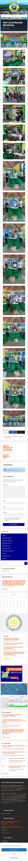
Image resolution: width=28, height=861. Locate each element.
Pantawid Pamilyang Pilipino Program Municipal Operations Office (13, 746)
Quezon (8, 788)
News (8, 28)
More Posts (5, 589)
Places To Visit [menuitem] (6, 556)
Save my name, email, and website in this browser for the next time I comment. (13, 519)
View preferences (14, 857)
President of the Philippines (11, 795)
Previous (5, 444)
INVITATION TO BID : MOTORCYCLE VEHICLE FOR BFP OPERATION (13, 647)
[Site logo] (14, 11)
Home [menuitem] (3, 535)
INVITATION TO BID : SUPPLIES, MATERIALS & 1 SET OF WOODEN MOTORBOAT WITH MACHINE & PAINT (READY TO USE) (14, 653)
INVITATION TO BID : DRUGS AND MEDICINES (13, 643)
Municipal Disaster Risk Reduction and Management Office (17, 766)
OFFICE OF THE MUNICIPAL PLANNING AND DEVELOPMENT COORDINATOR (11, 715)
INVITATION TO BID (6, 571)
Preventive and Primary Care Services (11, 725)
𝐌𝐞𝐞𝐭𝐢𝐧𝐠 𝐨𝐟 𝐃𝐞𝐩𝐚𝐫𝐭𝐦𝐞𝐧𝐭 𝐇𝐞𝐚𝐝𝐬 (6, 456)
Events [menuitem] (4, 553)
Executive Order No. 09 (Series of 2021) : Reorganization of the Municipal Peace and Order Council (14, 721)
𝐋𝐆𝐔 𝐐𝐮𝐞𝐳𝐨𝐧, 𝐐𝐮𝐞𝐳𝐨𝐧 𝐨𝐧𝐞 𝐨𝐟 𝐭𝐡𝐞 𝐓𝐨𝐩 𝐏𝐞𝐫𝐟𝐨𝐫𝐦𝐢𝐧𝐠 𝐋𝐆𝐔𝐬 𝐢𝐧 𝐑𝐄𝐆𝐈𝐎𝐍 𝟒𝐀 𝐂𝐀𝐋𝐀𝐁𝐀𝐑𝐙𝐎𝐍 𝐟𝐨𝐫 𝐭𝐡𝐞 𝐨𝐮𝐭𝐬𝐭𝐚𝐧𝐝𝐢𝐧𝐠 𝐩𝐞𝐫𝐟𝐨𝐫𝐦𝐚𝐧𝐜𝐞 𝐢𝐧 (14, 583)
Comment (5, 485)
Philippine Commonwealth (6, 796)
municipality (17, 787)
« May (3, 611)
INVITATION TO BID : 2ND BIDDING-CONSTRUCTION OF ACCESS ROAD (11, 639)
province (3, 788)
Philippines (12, 788)
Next (4, 453)
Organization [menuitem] (6, 545)
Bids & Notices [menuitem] (6, 548)
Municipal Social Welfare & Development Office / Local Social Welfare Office (13, 752)
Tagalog (24, 785)
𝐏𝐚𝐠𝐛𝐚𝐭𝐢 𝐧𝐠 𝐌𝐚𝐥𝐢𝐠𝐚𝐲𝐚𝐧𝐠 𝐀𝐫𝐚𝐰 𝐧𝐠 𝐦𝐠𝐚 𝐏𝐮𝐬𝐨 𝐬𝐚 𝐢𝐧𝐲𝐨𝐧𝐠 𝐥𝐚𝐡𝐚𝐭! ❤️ (8, 448)
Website (5, 512)
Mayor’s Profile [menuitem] (6, 538)
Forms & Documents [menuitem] (7, 551)
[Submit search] (25, 563)
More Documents (6, 737)
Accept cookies (14, 849)
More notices (7, 658)
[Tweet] (21, 432)
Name (4, 500)
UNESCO (11, 802)
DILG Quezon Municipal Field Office (17, 758)
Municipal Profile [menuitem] (7, 540)
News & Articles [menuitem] (6, 543)
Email (4, 506)
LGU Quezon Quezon (17, 436)
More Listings (5, 773)
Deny (14, 853)
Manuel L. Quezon (19, 793)
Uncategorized (7, 437)
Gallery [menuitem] (4, 558)
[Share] (13, 432)
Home (4, 28)
